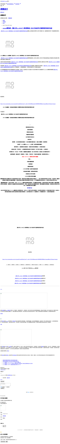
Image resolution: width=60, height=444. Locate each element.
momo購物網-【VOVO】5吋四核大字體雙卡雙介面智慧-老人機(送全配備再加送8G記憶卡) (18, 363)
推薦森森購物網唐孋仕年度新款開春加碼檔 (10, 360)
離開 (6, 441)
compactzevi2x (2, 369)
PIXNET (21, 429)
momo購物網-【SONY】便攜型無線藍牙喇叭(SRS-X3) (12, 364)
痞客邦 (9, 375)
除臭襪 (3, 310)
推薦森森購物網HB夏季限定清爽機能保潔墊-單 (11, 361)
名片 (4, 23)
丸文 (6, 346)
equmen (7, 321)
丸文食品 (9, 346)
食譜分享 (8, 377)
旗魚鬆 (42, 346)
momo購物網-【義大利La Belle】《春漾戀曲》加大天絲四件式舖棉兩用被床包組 (27, 28)
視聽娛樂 (10, 18)
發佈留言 (2, 388)
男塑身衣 (13, 321)
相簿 (4, 20)
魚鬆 (1, 324)
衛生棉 (3, 355)
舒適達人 (7, 355)
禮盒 (8, 350)
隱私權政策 (36, 429)
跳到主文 (2, 12)
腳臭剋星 (9, 310)
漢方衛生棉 (14, 355)
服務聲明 (41, 429)
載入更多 (2, 381)
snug (1, 289)
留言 (11, 375)
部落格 (4, 21)
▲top (1, 379)
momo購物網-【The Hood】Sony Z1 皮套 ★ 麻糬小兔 (12, 362)
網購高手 (4, 9)
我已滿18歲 (3, 441)
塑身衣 (1, 313)
